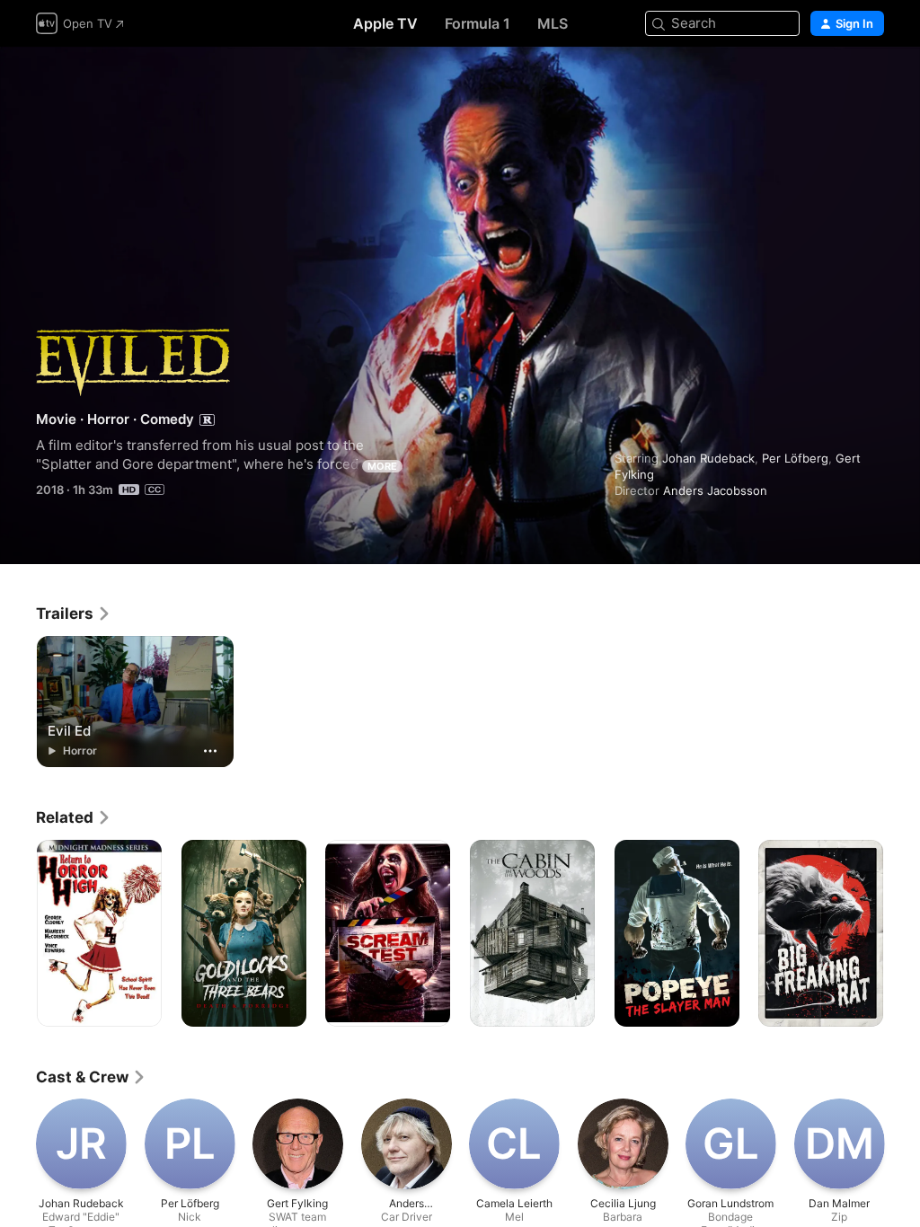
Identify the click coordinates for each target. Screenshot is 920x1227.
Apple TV (385, 23)
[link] (73, 613)
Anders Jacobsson (715, 490)
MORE (382, 466)
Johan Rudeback (708, 458)
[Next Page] (902, 933)
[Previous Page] (18, 933)
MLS (552, 23)
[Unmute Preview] (871, 82)
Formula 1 (477, 23)
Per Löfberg (795, 458)
